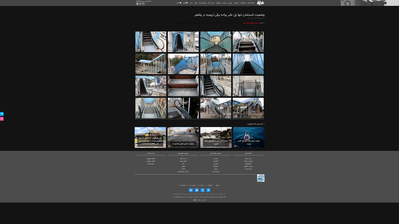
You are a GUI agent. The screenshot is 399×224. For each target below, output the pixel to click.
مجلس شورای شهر (183, 171)
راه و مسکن (183, 158)
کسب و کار (211, 3)
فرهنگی (218, 3)
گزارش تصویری (151, 161)
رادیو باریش (151, 164)
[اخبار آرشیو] (137, 3)
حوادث (183, 169)
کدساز (195, 200)
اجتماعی (236, 3)
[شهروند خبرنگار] (140, 3)
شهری (183, 166)
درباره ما (201, 185)
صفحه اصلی (250, 3)
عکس (178, 3)
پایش (195, 3)
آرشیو (217, 185)
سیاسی (224, 3)
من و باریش (248, 158)
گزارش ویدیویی (151, 158)
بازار (183, 164)
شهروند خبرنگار (248, 161)
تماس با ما (192, 185)
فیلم (184, 3)
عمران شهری (183, 161)
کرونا (191, 3)
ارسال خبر (183, 185)
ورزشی (230, 3)
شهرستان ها (202, 3)
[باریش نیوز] (260, 3)
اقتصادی (243, 3)
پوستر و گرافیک (248, 166)
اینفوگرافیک (248, 164)
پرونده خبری (248, 169)
